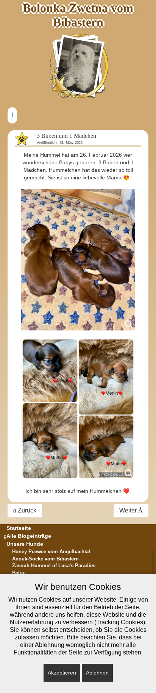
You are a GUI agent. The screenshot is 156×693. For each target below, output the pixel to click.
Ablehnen (97, 673)
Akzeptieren (62, 673)
